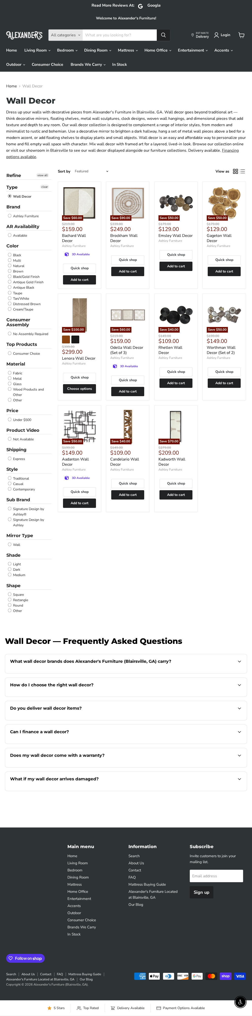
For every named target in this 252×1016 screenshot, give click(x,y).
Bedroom (66, 50)
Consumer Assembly (18, 322)
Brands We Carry (87, 64)
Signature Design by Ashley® (28, 512)
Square (18, 594)
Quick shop (80, 268)
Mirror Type (19, 535)
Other (17, 400)
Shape (13, 585)
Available (19, 235)
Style (12, 469)
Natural (18, 266)
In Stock (119, 64)
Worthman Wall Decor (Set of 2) (221, 350)
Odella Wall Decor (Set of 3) (126, 350)
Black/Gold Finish (26, 276)
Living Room (36, 50)
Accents (222, 50)
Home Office (156, 50)
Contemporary (23, 489)
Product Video (22, 430)
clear (44, 187)
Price (12, 410)
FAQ (132, 877)
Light (16, 564)
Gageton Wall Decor (219, 238)
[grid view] (235, 171)
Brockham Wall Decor (124, 238)
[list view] (242, 171)
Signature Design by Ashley (28, 522)
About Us (136, 863)
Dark (16, 569)
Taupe (17, 293)
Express (18, 459)
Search (134, 855)
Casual (17, 484)
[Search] (163, 35)
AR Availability (22, 226)
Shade (13, 555)
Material (15, 364)
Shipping (16, 449)
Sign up (201, 892)
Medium (18, 575)
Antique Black (23, 287)
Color (12, 246)
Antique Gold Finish (28, 282)
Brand (13, 207)
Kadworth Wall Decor (171, 462)
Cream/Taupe (22, 309)
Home (11, 50)
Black (16, 255)
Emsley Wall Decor (175, 235)
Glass (17, 384)
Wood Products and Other (28, 392)
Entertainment (191, 50)
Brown (17, 271)
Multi (16, 260)
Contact (134, 870)
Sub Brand (18, 499)
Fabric (17, 373)
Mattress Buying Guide (147, 884)
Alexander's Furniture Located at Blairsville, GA (40, 979)
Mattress (126, 50)
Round (17, 605)
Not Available (23, 439)
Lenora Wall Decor (78, 358)
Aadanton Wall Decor (75, 462)
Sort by (64, 171)
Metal (17, 378)
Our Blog (135, 904)
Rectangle (20, 600)
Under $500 (21, 420)
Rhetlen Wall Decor (170, 350)
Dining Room (96, 50)
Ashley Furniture (25, 216)
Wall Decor (21, 196)
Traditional (20, 478)
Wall (16, 544)
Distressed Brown (26, 304)
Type (11, 187)
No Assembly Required (30, 334)
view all (42, 175)
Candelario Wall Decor (124, 462)
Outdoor (14, 64)
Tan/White (20, 298)
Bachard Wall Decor (74, 238)
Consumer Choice (47, 64)
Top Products (21, 344)
